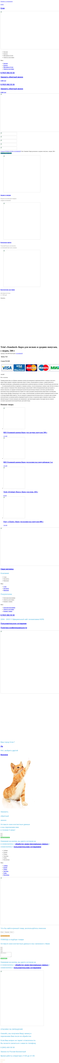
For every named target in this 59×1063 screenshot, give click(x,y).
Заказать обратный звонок (12, 77)
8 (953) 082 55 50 (8, 73)
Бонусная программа (9, 598)
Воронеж (4, 755)
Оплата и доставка (8, 57)
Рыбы (5, 858)
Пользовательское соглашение (14, 624)
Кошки (5, 852)
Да (2, 746)
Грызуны (5, 856)
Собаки (5, 850)
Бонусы (5, 53)
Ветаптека (6, 859)
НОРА (2, 4)
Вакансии (6, 580)
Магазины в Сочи (8, 55)
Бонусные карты (6, 242)
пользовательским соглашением (27, 847)
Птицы (5, 854)
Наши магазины (7, 569)
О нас (4, 577)
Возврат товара (7, 601)
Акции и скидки (6, 195)
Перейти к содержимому (7, 1)
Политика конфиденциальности (14, 628)
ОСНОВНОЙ (17, 151)
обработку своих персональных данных (31, 844)
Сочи (3, 8)
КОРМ (11, 151)
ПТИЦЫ (7, 151)
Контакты (6, 579)
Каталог (5, 52)
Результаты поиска (5, 935)
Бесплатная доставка (8, 290)
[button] (29, 60)
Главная (2, 151)
